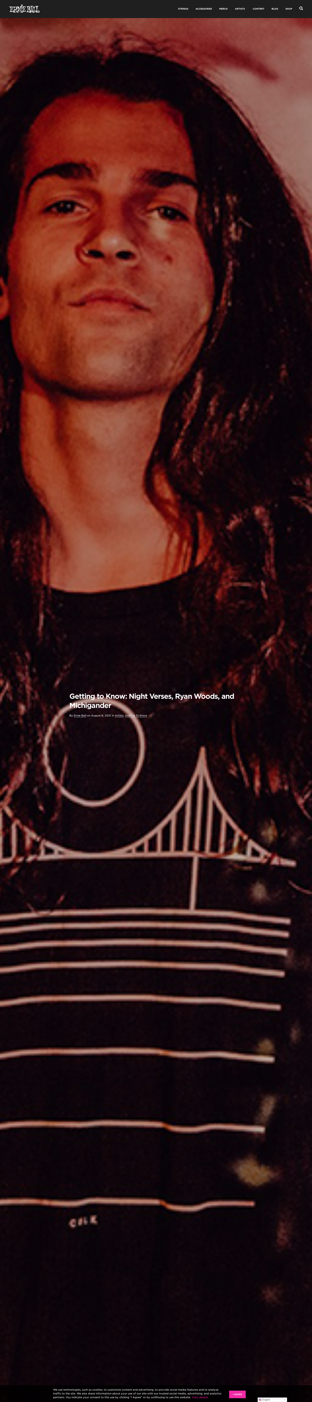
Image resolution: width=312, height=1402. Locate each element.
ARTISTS (240, 8)
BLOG (275, 8)
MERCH (223, 8)
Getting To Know (136, 715)
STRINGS (183, 8)
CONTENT (258, 8)
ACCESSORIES (204, 8)
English (266, 1399)
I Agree (237, 1394)
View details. (200, 1397)
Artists (119, 715)
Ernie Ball (80, 715)
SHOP (288, 8)
